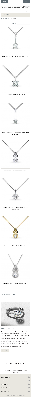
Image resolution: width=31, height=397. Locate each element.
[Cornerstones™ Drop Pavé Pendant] (15, 41)
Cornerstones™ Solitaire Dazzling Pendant (15, 133)
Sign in (28, 12)
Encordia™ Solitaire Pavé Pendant (15, 283)
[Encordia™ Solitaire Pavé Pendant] (15, 268)
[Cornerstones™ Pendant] (15, 79)
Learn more (5, 350)
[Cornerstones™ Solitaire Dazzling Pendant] (15, 117)
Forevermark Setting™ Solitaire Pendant (15, 209)
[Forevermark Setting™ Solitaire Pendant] (15, 192)
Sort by (14, 23)
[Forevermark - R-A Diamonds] (15, 7)
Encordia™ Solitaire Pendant (15, 170)
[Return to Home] (1, 18)
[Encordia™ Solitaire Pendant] (15, 154)
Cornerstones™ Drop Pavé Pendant (15, 56)
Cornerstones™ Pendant (15, 94)
